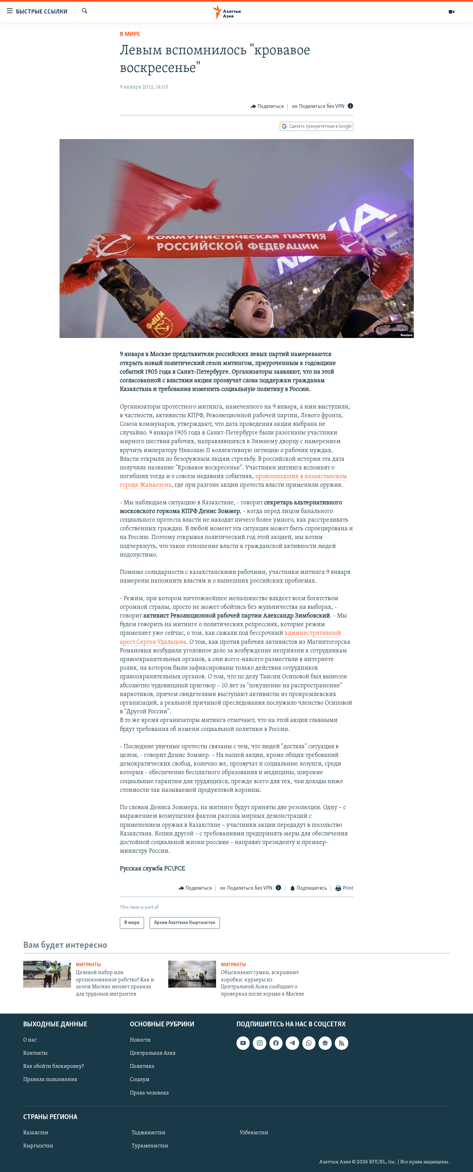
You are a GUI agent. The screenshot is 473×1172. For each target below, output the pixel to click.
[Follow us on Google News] (325, 1043)
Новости (140, 1040)
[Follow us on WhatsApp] (308, 1043)
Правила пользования (50, 1079)
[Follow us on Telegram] (292, 1043)
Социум (139, 1079)
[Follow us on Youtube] (243, 1043)
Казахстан (35, 1133)
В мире (130, 34)
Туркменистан (150, 1146)
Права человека (149, 1093)
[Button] (267, 106)
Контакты (35, 1053)
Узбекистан (254, 1133)
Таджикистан (149, 1133)
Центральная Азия (153, 1053)
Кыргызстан (38, 1146)
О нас (30, 1040)
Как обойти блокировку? (53, 1066)
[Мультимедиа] (451, 12)
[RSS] (341, 1043)
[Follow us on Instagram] (259, 1043)
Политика (142, 1066)
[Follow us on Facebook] (276, 1043)
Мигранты (88, 965)
